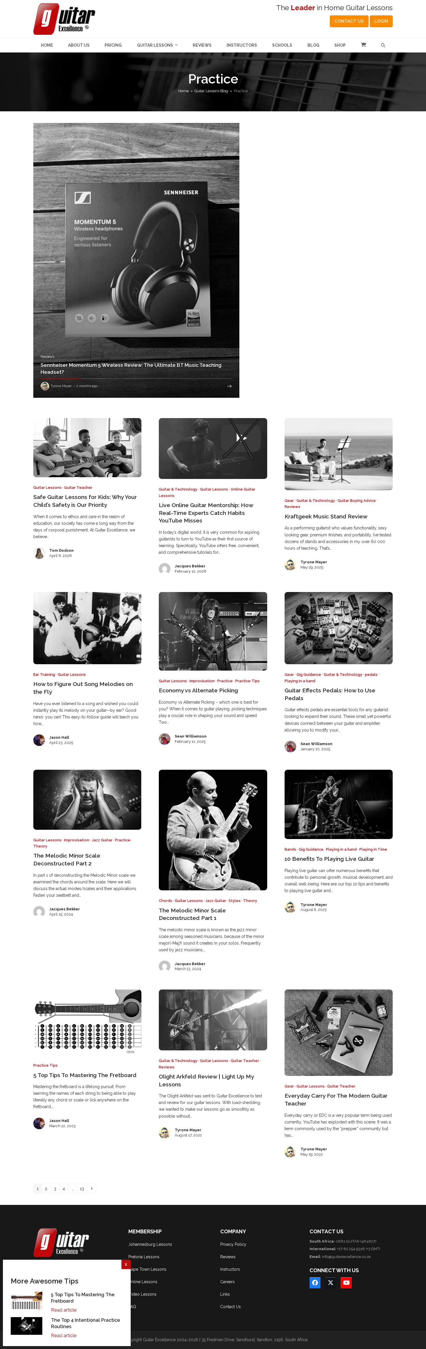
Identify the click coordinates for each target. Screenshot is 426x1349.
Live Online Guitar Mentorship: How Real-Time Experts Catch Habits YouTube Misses (206, 513)
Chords (165, 900)
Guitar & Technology (178, 489)
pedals (371, 674)
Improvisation (202, 681)
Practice (225, 681)
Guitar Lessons (47, 487)
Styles (235, 900)
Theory (40, 846)
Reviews (292, 506)
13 (83, 1188)
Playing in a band (300, 681)
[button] (363, 45)
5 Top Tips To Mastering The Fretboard (84, 1075)
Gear (289, 500)
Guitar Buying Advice (357, 500)
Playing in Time (373, 849)
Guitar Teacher (78, 487)
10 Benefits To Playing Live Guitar (329, 859)
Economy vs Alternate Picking (198, 690)
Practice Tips (247, 681)
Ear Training (44, 674)
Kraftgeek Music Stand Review (326, 516)
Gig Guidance (308, 674)
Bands (290, 849)
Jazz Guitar (102, 840)
